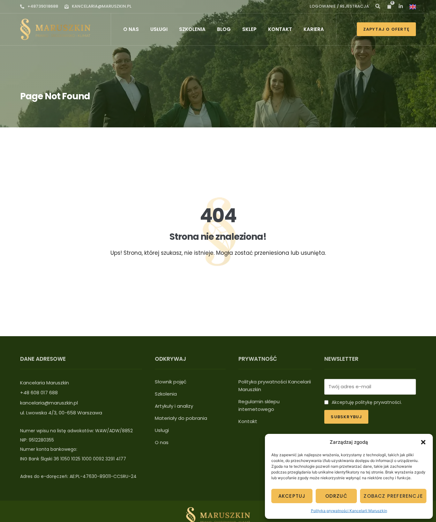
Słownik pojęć (170, 381)
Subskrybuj (346, 417)
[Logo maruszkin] (55, 29)
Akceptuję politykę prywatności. (367, 402)
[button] (423, 442)
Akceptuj (292, 496)
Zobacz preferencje (393, 496)
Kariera (314, 29)
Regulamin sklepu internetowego (259, 405)
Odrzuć (336, 496)
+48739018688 (42, 6)
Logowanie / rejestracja (339, 6)
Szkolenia (192, 29)
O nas (131, 29)
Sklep (249, 29)
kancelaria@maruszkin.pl (102, 6)
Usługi (159, 29)
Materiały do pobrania (181, 418)
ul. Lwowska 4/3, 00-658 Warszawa (61, 412)
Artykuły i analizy (174, 406)
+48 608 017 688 (39, 392)
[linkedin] (377, 6)
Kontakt (280, 29)
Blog (224, 29)
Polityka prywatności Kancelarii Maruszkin (349, 510)
